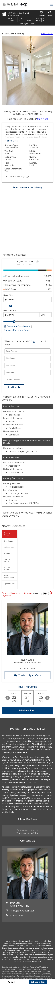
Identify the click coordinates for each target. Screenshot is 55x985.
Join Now (12, 387)
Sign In (35, 341)
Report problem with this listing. (27, 187)
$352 (49, 289)
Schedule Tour (38, 981)
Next (47, 698)
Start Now (42, 118)
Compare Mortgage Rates (16, 330)
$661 (49, 280)
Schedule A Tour (26, 710)
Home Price (8, 295)
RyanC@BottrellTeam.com (22, 910)
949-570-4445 (29, 668)
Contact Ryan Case (29, 675)
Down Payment (9, 310)
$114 (49, 285)
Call (12, 981)
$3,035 (48, 276)
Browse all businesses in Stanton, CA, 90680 (16, 594)
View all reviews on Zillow (27, 833)
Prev (7, 698)
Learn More (47, 33)
